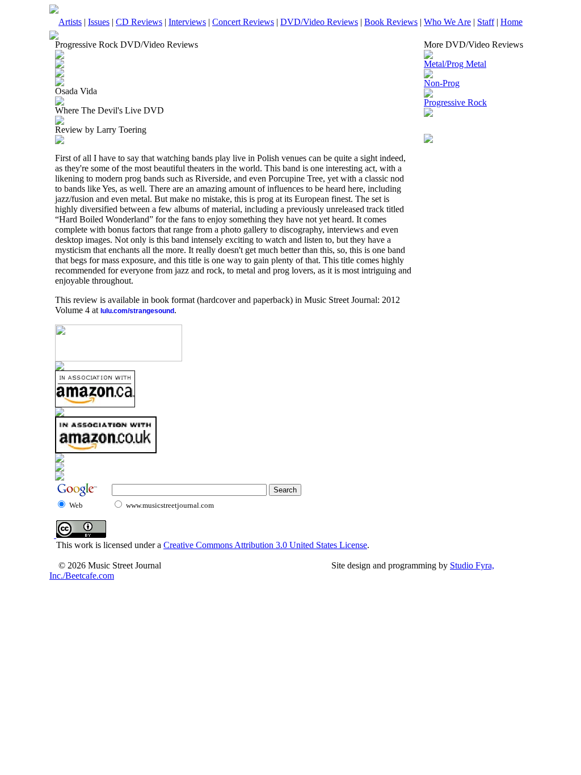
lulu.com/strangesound (137, 311)
